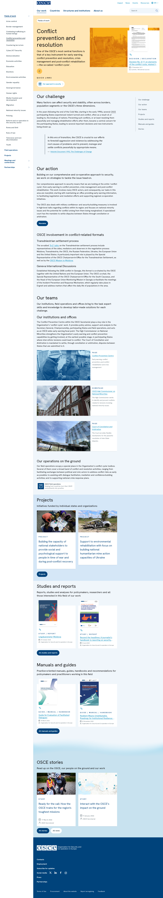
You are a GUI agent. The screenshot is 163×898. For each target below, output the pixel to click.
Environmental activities (16, 77)
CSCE (113, 111)
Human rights (11, 93)
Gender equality (12, 82)
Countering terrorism (14, 45)
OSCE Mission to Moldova (61, 260)
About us (98, 10)
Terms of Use (41, 891)
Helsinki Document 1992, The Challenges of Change (71, 151)
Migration (10, 105)
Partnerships (9, 167)
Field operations (11, 150)
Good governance (13, 88)
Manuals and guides (146, 124)
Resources (145, 3)
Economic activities (14, 61)
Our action (142, 104)
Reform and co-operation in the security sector (17, 121)
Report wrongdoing (87, 891)
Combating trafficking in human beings (15, 32)
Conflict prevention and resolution (15, 39)
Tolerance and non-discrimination (14, 139)
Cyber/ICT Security (14, 50)
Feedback (101, 891)
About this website (70, 891)
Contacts (40, 859)
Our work (41, 10)
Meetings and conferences (9, 161)
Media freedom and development (14, 99)
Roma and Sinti (12, 127)
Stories (141, 129)
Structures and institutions (76, 10)
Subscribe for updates (46, 868)
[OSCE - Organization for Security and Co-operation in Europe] (44, 3)
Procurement (55, 891)
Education (10, 66)
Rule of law (10, 133)
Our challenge (143, 99)
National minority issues (16, 110)
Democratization (13, 56)
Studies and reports (146, 119)
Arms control (11, 21)
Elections (10, 72)
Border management (14, 26)
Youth (8, 145)
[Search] (156, 10)
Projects (7, 155)
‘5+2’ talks (54, 245)
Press (39, 877)
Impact (120, 3)
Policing (9, 115)
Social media (42, 873)
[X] (50, 872)
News (128, 3)
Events (135, 3)
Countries (55, 10)
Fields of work (10, 16)
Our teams (142, 109)
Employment (42, 864)
